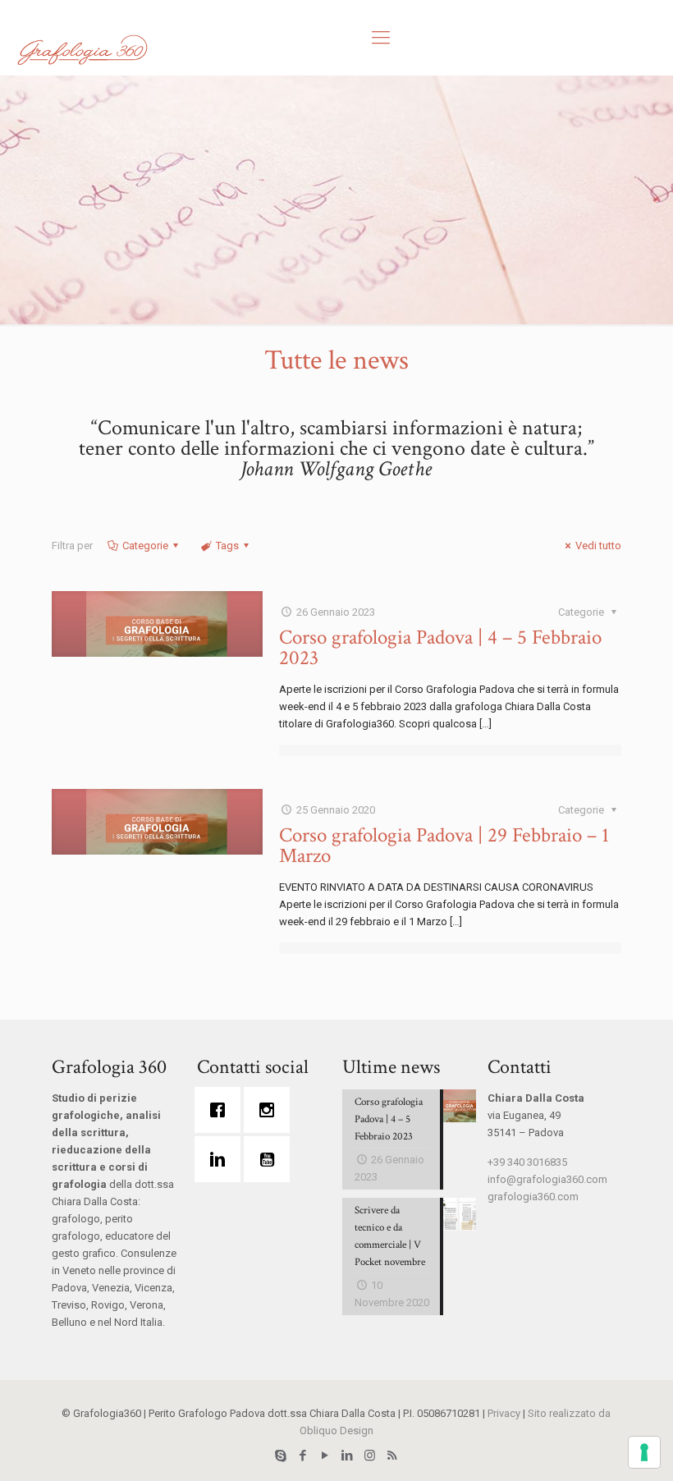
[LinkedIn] (347, 1455)
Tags (227, 545)
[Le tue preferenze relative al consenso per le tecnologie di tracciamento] (644, 1452)
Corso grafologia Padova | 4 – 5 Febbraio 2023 (440, 648)
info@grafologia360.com (547, 1179)
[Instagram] (270, 1109)
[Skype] (281, 1455)
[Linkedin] (221, 1159)
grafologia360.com (533, 1196)
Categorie (145, 545)
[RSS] (392, 1455)
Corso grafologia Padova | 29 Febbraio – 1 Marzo (444, 845)
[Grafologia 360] (82, 49)
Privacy (504, 1413)
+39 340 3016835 (527, 1162)
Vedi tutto (598, 545)
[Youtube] (270, 1159)
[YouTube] (325, 1455)
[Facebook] (221, 1109)
